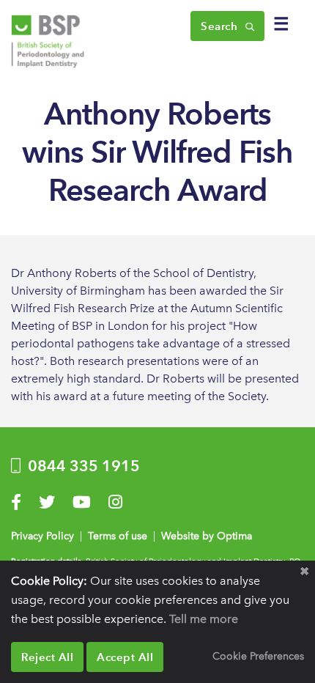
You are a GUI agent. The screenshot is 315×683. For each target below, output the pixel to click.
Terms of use (117, 536)
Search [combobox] (221, 26)
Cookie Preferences (258, 656)
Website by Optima (206, 536)
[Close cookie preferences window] (304, 572)
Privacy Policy (42, 536)
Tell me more (203, 619)
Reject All (47, 657)
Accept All (125, 657)
